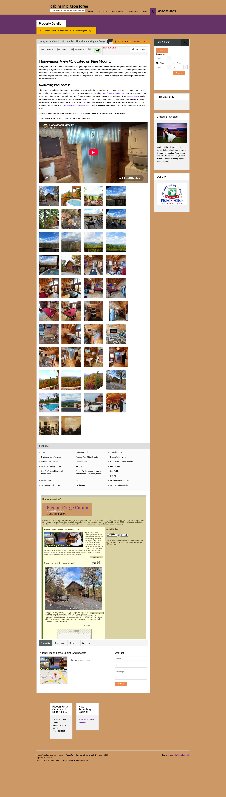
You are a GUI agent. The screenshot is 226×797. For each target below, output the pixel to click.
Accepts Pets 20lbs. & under (87, 457)
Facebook (60, 643)
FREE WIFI (80, 466)
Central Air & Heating (49, 462)
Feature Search (118, 11)
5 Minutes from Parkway (51, 457)
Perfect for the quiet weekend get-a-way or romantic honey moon (89, 472)
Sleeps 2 (79, 481)
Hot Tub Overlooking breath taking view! (52, 472)
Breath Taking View (118, 457)
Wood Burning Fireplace (119, 485)
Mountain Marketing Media (180, 755)
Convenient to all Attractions (121, 462)
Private (113, 476)
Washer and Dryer (83, 485)
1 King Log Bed (82, 452)
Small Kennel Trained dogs (120, 481)
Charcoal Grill (81, 462)
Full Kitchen (115, 466)
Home (90, 11)
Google (88, 643)
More (145, 11)
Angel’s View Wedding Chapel (114, 93)
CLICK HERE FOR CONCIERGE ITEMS (75, 105)
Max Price (177, 63)
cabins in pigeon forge (69, 6)
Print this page (140, 49)
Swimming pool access (50, 485)
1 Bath (44, 452)
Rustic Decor (46, 481)
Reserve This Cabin (141, 41)
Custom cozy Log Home (51, 466)
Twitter (74, 643)
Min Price (160, 63)
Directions (133, 11)
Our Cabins (103, 11)
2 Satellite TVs (116, 452)
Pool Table (114, 471)
